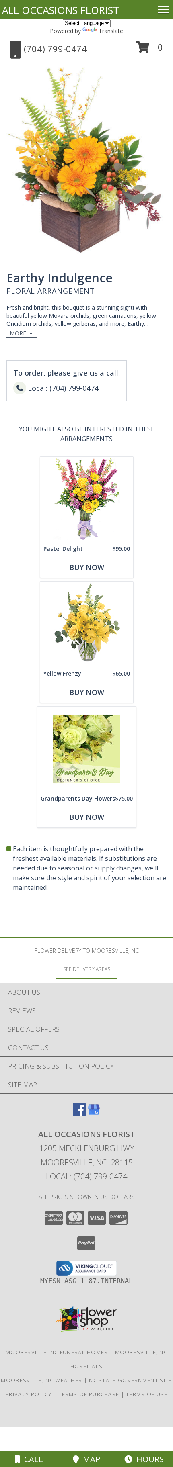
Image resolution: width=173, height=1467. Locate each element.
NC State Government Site (130, 1380)
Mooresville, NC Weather (41, 1380)
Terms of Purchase (88, 1394)
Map (89, 1459)
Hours (148, 1459)
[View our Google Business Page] (93, 1113)
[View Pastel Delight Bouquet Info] (86, 499)
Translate (111, 31)
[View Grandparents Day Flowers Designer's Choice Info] (86, 749)
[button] (149, 50)
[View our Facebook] (79, 1113)
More (18, 333)
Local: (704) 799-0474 (86, 1176)
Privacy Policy (28, 1394)
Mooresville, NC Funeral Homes (57, 1352)
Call (31, 1459)
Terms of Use (147, 1394)
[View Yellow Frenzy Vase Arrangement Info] (86, 624)
